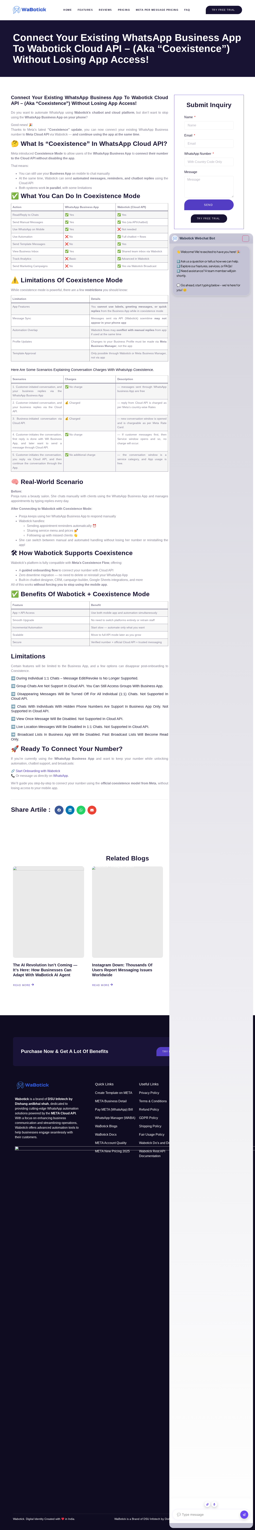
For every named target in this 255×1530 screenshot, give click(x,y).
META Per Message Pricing (157, 10)
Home (67, 10)
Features (85, 10)
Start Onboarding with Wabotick (38, 771)
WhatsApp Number (198, 153)
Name (189, 117)
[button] (59, 810)
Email (188, 135)
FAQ (187, 10)
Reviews (105, 10)
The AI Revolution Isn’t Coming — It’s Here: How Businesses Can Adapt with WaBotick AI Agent (45, 970)
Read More (21, 985)
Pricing (124, 10)
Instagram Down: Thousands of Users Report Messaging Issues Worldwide (122, 970)
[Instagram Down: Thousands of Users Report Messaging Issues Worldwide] (127, 912)
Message (190, 172)
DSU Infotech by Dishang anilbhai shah (168, 1518)
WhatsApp (60, 775)
